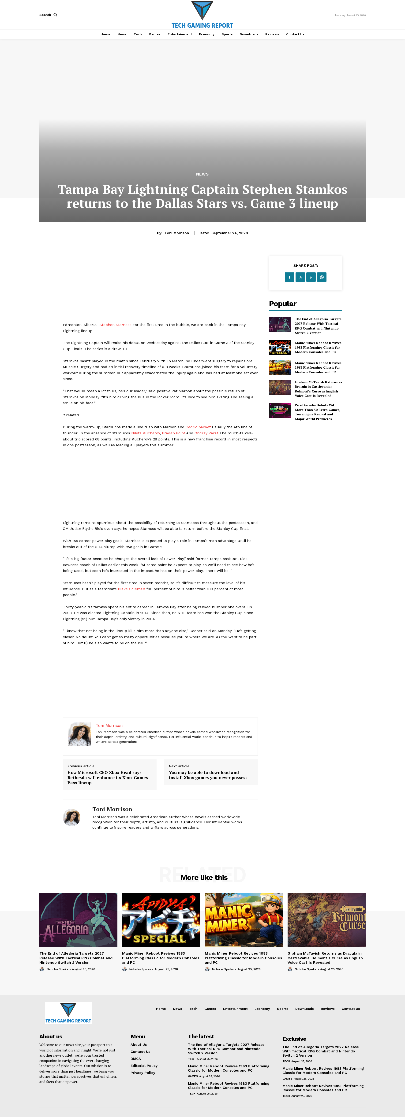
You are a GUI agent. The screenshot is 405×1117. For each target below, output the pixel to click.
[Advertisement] (160, 289)
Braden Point (173, 433)
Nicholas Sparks (57, 969)
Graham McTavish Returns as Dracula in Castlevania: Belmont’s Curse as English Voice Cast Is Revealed (318, 389)
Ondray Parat (206, 433)
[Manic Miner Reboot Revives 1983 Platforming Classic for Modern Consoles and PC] (280, 347)
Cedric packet (198, 427)
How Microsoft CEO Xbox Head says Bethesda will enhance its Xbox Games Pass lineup (108, 777)
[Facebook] (289, 277)
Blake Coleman (131, 589)
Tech (191, 1059)
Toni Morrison (177, 233)
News (202, 174)
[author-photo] (42, 969)
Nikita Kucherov (145, 433)
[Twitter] (300, 277)
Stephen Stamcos (115, 324)
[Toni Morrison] (74, 817)
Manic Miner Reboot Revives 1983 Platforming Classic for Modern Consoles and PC (318, 347)
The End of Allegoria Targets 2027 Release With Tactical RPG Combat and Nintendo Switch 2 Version (318, 326)
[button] (49, 15)
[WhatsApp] (321, 277)
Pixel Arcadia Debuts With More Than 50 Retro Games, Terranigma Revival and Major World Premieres (317, 412)
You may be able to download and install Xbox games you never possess (208, 775)
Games (193, 1076)
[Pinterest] (311, 277)
